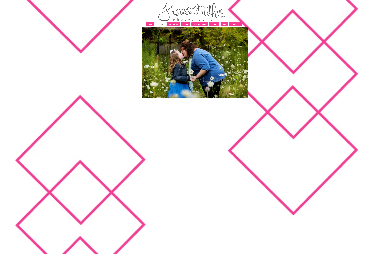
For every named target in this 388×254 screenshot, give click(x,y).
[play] (242, 29)
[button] (195, 62)
